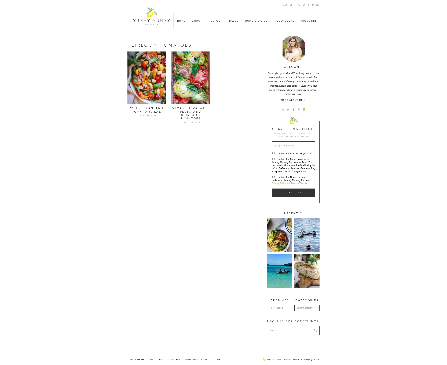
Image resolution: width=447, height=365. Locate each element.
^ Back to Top (136, 359)
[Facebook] (308, 5)
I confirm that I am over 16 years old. (294, 153)
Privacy (206, 359)
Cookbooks (286, 21)
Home (181, 21)
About (197, 21)
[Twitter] (304, 5)
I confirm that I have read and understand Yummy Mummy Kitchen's (291, 180)
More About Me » (293, 100)
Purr (316, 360)
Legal (218, 359)
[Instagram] (317, 5)
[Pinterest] (313, 5)
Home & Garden (257, 21)
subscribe (309, 21)
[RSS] (299, 5)
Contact (175, 359)
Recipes (215, 21)
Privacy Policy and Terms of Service (289, 183)
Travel (233, 21)
